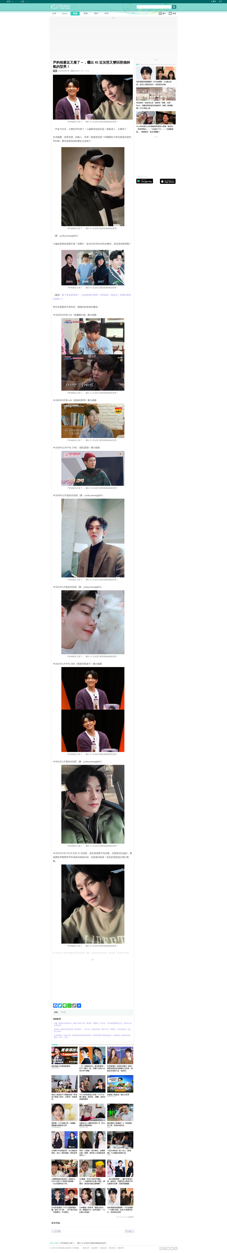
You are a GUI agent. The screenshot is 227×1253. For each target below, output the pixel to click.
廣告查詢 (112, 1248)
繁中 (214, 1)
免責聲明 (94, 1248)
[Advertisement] (93, 980)
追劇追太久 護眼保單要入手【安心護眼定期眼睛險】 (92, 1124)
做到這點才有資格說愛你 (60, 1066)
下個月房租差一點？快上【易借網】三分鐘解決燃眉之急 (119, 1152)
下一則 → (129, 1231)
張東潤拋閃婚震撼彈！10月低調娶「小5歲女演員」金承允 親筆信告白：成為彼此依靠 (120, 1210)
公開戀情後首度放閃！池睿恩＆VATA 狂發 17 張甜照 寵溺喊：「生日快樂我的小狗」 (63, 1181)
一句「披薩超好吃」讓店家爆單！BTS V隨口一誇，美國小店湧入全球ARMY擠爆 (92, 1068)
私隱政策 (103, 1248)
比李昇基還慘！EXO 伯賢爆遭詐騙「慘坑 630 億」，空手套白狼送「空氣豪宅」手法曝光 (64, 1210)
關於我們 (86, 1248)
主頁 (51, 1243)
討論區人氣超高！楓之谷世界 (118, 1095)
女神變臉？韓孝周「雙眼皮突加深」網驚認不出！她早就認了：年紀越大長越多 (92, 1210)
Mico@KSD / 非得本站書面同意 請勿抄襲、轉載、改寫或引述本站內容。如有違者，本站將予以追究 (91, 953)
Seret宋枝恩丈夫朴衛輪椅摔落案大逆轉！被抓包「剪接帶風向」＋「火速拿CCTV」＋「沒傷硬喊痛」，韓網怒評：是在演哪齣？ (154, 129)
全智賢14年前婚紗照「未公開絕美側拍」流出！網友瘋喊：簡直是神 (64, 1152)
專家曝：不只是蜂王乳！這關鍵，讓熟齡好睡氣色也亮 (64, 1124)
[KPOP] (65, 14)
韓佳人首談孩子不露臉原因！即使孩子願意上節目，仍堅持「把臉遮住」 (64, 1097)
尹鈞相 (63, 1012)
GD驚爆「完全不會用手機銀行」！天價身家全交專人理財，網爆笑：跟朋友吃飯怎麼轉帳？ (92, 1181)
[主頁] (55, 14)
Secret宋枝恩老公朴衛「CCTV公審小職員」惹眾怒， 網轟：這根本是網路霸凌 (92, 1097)
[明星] (76, 14)
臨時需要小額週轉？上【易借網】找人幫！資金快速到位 (120, 1124)
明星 (55, 71)
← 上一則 (56, 1231)
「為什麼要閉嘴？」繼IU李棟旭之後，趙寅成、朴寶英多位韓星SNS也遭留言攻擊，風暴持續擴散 (120, 1181)
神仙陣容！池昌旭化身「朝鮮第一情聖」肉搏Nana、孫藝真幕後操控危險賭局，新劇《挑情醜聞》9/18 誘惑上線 (154, 105)
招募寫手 (120, 1248)
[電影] (97, 14)
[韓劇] (86, 14)
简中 (220, 1)
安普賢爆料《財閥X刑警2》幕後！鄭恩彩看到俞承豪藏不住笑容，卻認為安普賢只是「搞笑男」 (120, 1068)
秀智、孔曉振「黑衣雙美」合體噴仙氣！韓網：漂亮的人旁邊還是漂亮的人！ (92, 1153)
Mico (82, 71)
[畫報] (107, 14)
